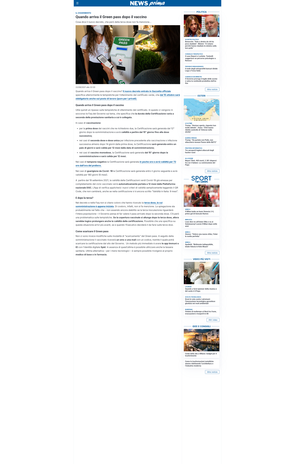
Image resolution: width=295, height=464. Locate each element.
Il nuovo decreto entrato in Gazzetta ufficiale (147, 91)
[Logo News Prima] (147, 3)
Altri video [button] (213, 320)
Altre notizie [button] (212, 89)
